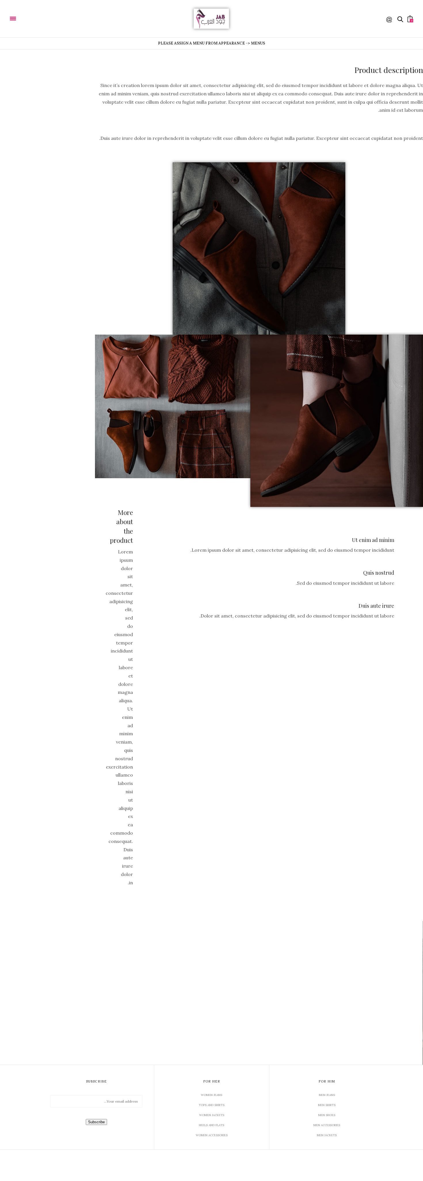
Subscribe (96, 1122)
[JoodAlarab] (31, 18)
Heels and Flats (211, 1125)
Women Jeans (211, 1095)
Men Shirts (327, 1105)
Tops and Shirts (211, 1105)
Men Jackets (327, 1135)
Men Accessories (326, 1125)
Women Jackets (211, 1115)
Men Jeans (327, 1095)
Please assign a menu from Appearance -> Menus (211, 43)
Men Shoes (326, 1115)
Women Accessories (212, 1135)
